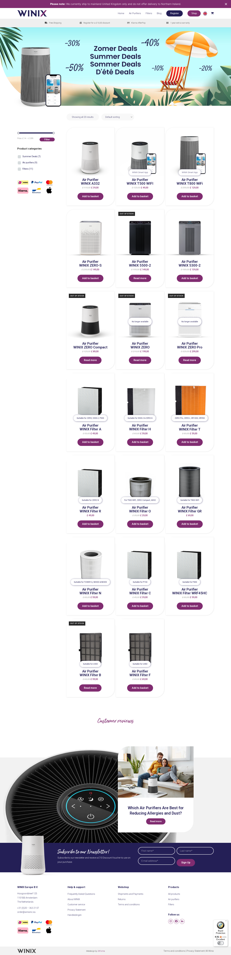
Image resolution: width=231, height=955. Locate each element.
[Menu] (226, 921)
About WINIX (74, 899)
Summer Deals (31, 156)
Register (174, 13)
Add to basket (90, 196)
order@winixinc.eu (26, 912)
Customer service (76, 904)
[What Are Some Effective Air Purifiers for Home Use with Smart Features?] (156, 771)
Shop (194, 13)
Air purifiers (29, 162)
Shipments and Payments (130, 894)
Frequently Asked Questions (81, 894)
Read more (140, 278)
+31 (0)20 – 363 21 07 (28, 908)
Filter (47, 139)
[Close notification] (226, 4)
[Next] (188, 789)
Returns (122, 899)
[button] (208, 13)
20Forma (101, 951)
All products (174, 894)
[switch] (220, 943)
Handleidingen (75, 915)
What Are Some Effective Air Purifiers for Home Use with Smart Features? (155, 813)
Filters (27, 169)
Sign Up (185, 862)
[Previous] (123, 789)
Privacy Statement (76, 910)
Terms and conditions (129, 904)
